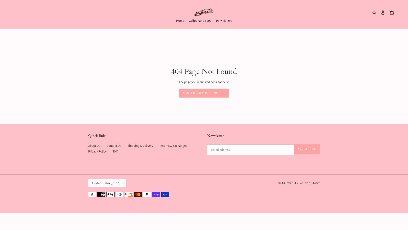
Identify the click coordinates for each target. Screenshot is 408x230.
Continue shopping (201, 93)
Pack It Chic (292, 182)
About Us (94, 146)
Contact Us (113, 146)
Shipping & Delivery (140, 146)
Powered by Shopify (309, 182)
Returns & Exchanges (173, 146)
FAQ (115, 151)
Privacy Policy (97, 151)
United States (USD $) (106, 183)
